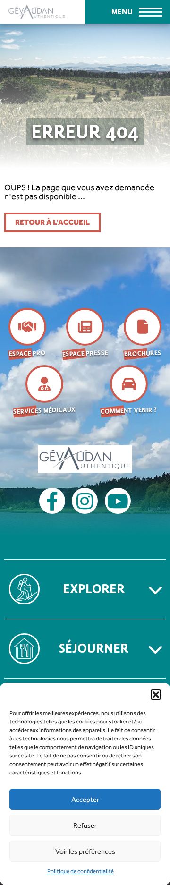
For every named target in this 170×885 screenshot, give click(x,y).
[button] (156, 694)
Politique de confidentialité (80, 871)
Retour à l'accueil (52, 222)
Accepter (85, 799)
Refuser (85, 825)
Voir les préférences (85, 851)
